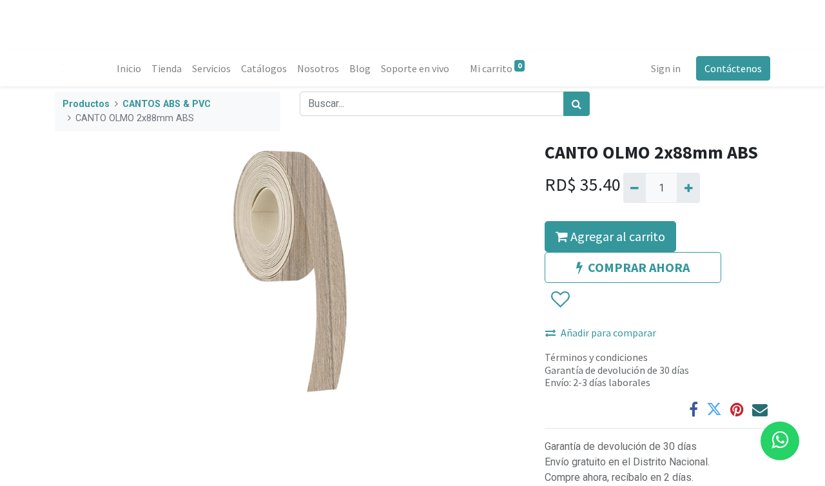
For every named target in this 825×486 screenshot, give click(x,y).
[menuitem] (129, 68)
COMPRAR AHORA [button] (639, 267)
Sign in (666, 68)
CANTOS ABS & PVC (166, 104)
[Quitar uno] (634, 187)
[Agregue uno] (688, 187)
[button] (560, 300)
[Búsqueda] (576, 104)
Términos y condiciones (596, 357)
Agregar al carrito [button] (616, 236)
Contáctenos (733, 68)
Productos (86, 104)
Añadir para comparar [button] (608, 332)
